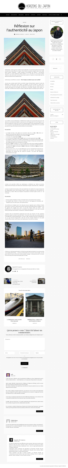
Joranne (52, 138)
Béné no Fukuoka (54, 131)
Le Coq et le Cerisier (54, 129)
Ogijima (52, 132)
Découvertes (14, 14)
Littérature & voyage (54, 97)
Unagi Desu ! (53, 135)
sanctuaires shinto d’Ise (13, 148)
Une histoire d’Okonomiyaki (35, 319)
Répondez (39, 411)
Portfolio (44, 14)
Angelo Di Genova (20, 34)
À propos (33, 14)
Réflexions (21, 14)
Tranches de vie (53, 100)
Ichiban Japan (53, 127)
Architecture (22, 258)
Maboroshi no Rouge (54, 134)
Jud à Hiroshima (53, 136)
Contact (39, 14)
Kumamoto (26, 201)
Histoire (28, 258)
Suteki (51, 130)
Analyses (27, 14)
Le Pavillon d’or (9, 136)
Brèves (51, 86)
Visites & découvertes (55, 102)
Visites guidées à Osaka (54, 14)
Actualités (52, 81)
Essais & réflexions (54, 92)
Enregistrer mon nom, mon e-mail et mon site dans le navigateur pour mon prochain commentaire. (24, 358)
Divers (51, 89)
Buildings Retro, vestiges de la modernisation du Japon (14, 320)
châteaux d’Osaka (18, 201)
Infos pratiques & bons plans (56, 94)
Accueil (7, 14)
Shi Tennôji (20, 143)
